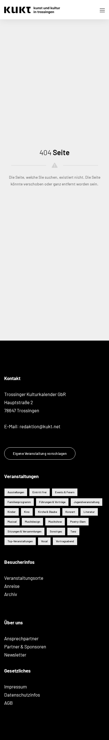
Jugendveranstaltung (86, 502)
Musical (12, 521)
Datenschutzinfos (22, 694)
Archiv (10, 594)
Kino (27, 511)
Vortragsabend (65, 541)
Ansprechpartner (21, 638)
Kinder (12, 511)
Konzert (70, 511)
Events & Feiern (64, 492)
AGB (8, 703)
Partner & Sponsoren (25, 646)
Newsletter (15, 654)
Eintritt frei (39, 492)
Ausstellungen (16, 492)
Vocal (44, 541)
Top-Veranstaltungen (20, 541)
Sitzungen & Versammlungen (24, 531)
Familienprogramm (19, 502)
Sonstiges (56, 531)
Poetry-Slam (78, 521)
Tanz (73, 531)
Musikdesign (32, 521)
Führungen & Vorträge (52, 502)
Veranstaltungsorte (23, 578)
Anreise (12, 586)
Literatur (89, 511)
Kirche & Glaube (47, 511)
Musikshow (55, 521)
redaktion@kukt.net (40, 426)
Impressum (15, 686)
